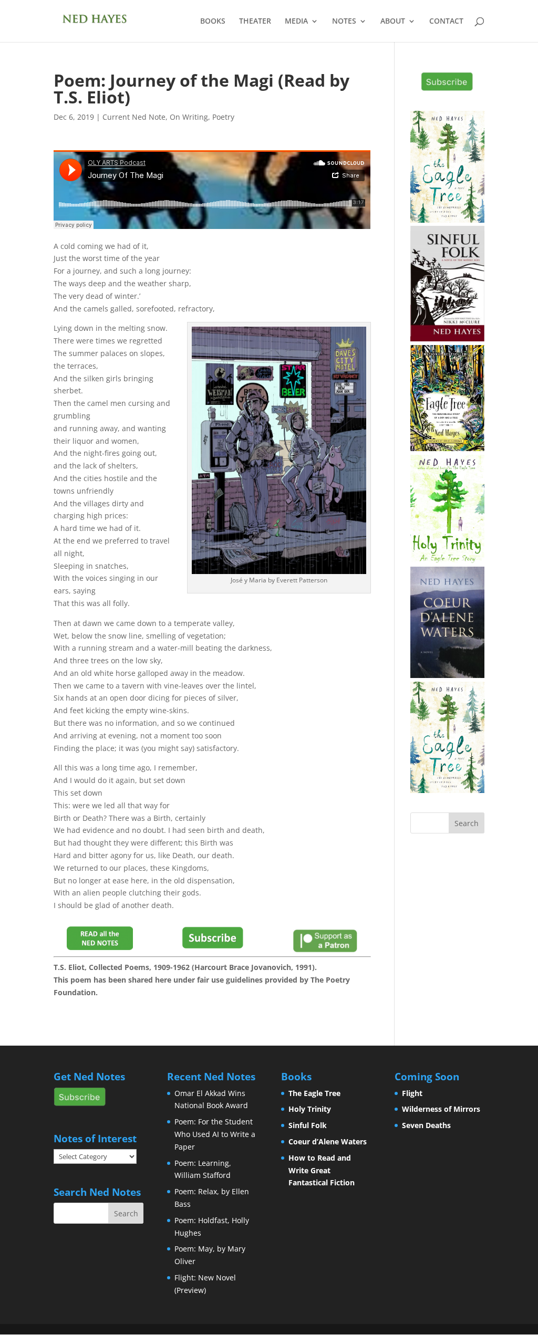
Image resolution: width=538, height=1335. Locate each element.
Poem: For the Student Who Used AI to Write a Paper (214, 1134)
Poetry (223, 117)
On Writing (189, 117)
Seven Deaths (426, 1125)
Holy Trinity (309, 1109)
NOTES (344, 21)
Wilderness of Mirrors (441, 1109)
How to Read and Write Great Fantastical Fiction (321, 1170)
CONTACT (446, 21)
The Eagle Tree (314, 1093)
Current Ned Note (133, 117)
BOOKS (212, 21)
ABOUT (392, 21)
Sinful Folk (307, 1125)
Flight (412, 1093)
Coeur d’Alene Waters (327, 1141)
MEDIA (296, 21)
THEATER (255, 21)
